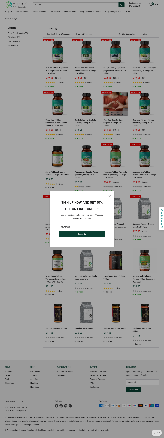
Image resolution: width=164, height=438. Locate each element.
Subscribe (82, 234)
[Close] (109, 196)
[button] (161, 218)
